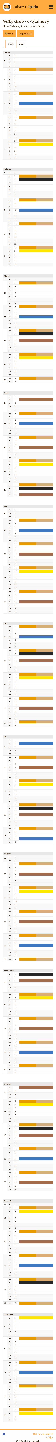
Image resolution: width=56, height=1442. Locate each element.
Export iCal (25, 33)
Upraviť (9, 33)
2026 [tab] (11, 44)
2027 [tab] (22, 43)
